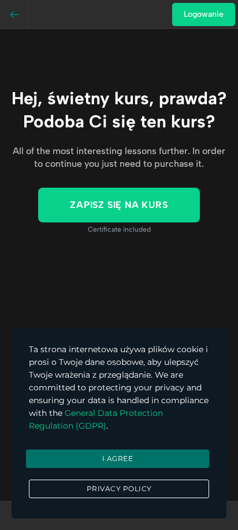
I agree (117, 458)
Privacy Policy (119, 488)
